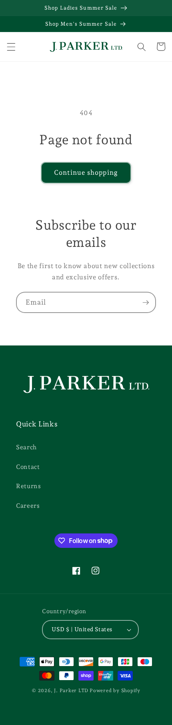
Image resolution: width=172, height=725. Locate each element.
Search (26, 447)
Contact (28, 467)
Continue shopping (86, 172)
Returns (28, 486)
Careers (28, 505)
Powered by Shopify (115, 690)
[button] (10, 46)
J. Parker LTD (71, 690)
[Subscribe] (145, 302)
